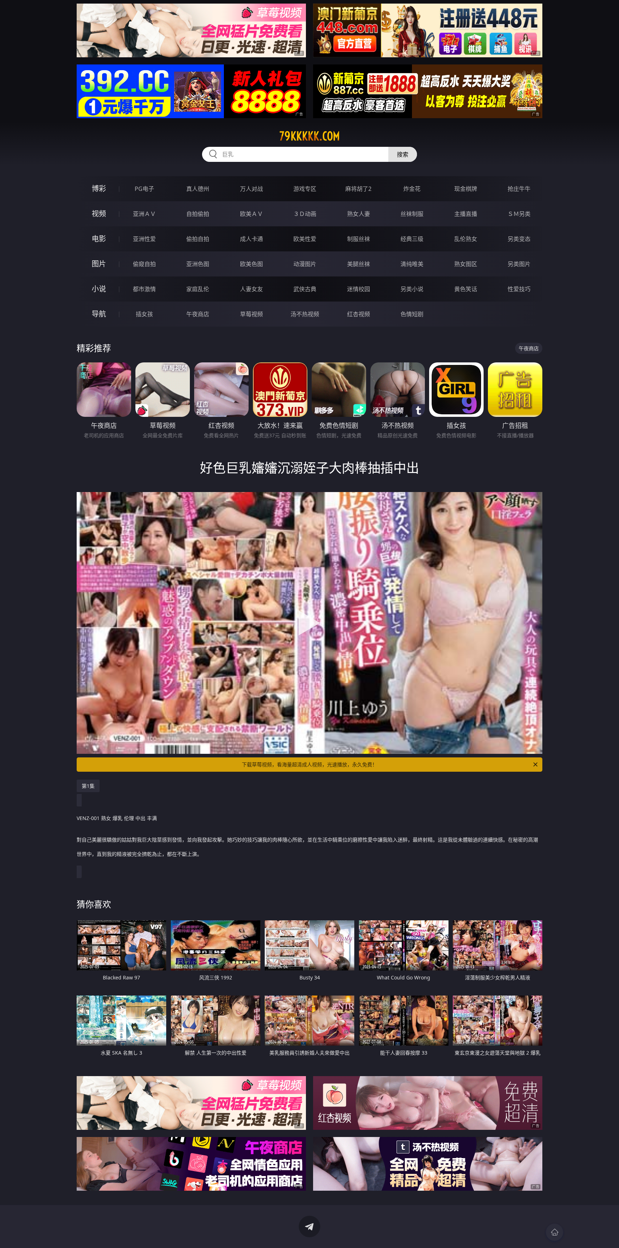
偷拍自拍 (197, 239)
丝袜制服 (411, 214)
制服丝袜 (358, 239)
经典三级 (411, 239)
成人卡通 (251, 239)
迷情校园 (358, 289)
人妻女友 (251, 289)
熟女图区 (465, 264)
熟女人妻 (358, 214)
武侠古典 (304, 289)
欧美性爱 (304, 239)
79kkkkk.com (309, 136)
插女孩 (144, 314)
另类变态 (519, 239)
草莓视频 (251, 314)
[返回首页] (554, 1232)
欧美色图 (251, 264)
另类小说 (411, 289)
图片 (99, 264)
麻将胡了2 (358, 189)
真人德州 (197, 189)
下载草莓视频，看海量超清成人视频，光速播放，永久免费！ (309, 764)
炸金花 (412, 189)
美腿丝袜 (358, 264)
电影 (99, 239)
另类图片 (519, 264)
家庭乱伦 (197, 289)
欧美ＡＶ (251, 214)
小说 (99, 289)
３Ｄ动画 (304, 214)
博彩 (99, 188)
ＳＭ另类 (519, 214)
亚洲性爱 (144, 239)
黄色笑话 (465, 289)
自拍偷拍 (197, 214)
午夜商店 (197, 314)
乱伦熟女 (465, 239)
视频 (99, 213)
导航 (99, 314)
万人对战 (251, 189)
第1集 (88, 785)
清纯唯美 (411, 264)
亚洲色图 (197, 264)
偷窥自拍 (144, 264)
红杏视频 (358, 314)
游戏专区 (304, 189)
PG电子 (144, 189)
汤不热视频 (305, 314)
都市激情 (144, 289)
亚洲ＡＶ (144, 214)
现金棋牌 (465, 189)
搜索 (402, 154)
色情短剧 (411, 314)
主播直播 (465, 214)
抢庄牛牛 (519, 189)
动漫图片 (304, 264)
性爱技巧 (519, 289)
